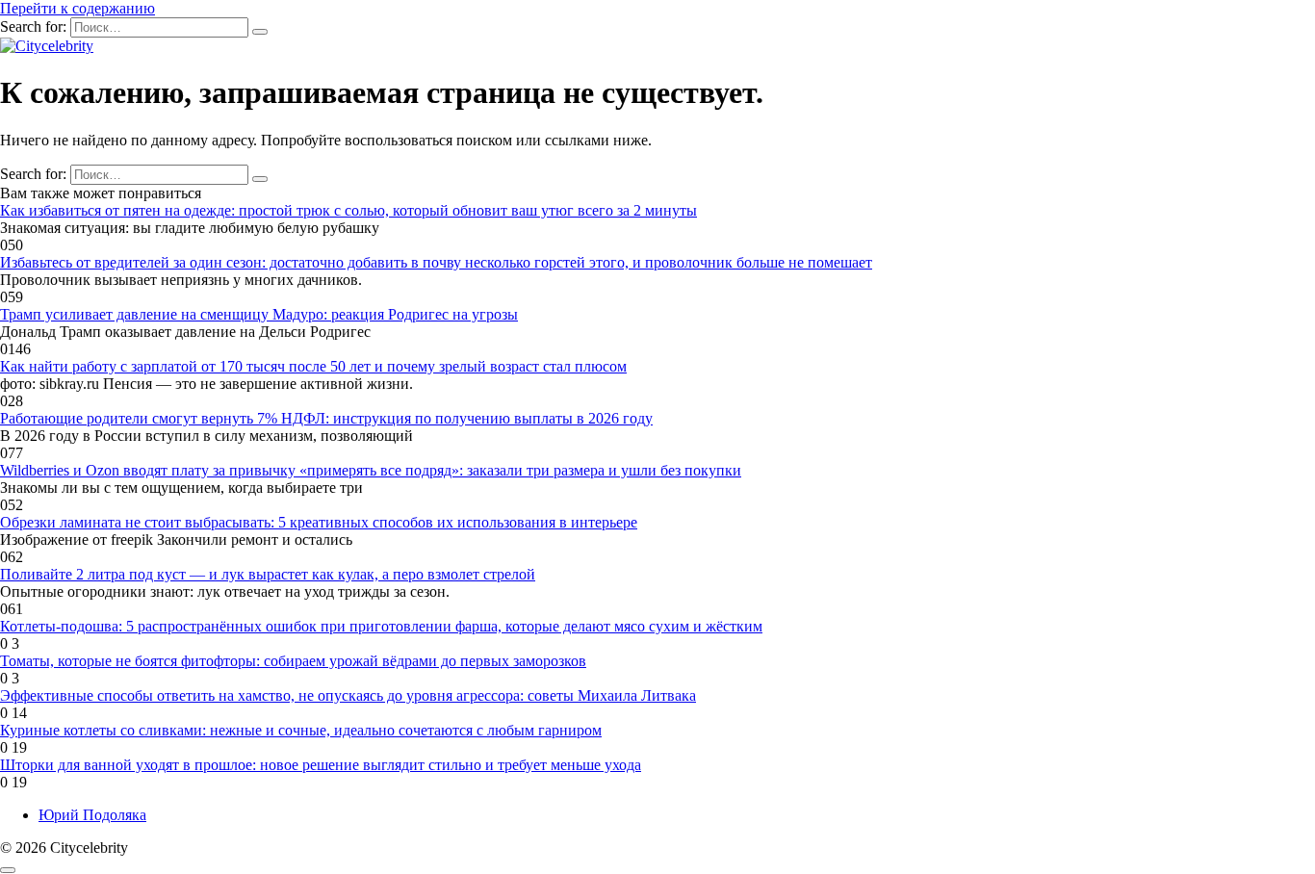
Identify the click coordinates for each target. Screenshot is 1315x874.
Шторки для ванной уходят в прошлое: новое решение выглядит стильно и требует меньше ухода (320, 765)
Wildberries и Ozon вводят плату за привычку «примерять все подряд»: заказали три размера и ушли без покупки (370, 470)
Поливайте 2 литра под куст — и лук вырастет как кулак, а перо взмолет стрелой (267, 574)
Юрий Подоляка (92, 815)
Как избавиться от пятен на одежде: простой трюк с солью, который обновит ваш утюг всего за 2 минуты (348, 210)
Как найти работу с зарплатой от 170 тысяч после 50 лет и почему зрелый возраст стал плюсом (313, 366)
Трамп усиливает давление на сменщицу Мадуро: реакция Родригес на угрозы (259, 314)
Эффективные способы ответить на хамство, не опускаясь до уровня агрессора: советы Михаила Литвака (348, 695)
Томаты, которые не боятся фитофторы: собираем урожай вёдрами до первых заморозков (293, 661)
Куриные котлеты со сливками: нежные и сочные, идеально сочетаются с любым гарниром (301, 730)
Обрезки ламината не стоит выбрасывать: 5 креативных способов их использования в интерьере (318, 522)
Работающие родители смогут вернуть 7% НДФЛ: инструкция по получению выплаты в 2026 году (326, 418)
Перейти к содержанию (77, 8)
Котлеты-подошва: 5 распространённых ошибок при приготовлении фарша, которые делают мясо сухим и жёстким (381, 626)
